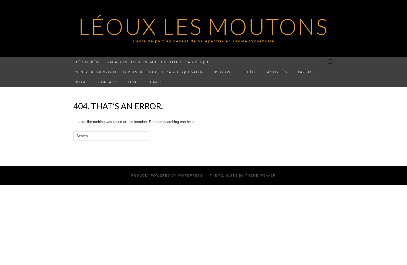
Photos (222, 72)
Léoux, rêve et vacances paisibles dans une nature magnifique (142, 62)
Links (133, 82)
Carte (156, 82)
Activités (277, 72)
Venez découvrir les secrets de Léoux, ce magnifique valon (140, 72)
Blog (81, 82)
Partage (306, 72)
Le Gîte (248, 72)
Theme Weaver (260, 175)
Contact (107, 82)
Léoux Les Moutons (203, 26)
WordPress (190, 175)
